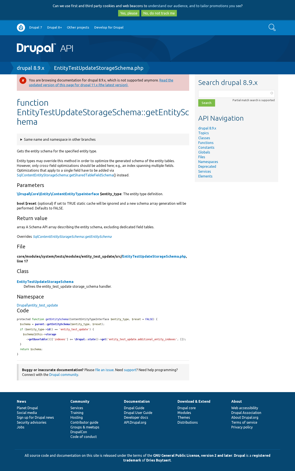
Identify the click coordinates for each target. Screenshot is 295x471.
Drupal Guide (134, 408)
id (48, 329)
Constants (206, 147)
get (104, 339)
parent (39, 324)
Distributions (188, 422)
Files (201, 157)
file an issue (104, 370)
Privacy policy (242, 427)
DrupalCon (78, 432)
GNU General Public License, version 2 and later (192, 455)
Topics (203, 133)
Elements (205, 176)
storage (51, 334)
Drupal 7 (35, 27)
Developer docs (136, 417)
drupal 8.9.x (30, 68)
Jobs (20, 427)
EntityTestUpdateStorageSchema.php (98, 68)
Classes (204, 138)
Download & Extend (194, 401)
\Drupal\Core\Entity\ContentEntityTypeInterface (58, 194)
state (91, 339)
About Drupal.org (244, 417)
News (21, 401)
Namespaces (208, 162)
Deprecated (207, 166)
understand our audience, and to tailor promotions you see (194, 6)
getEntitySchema (58, 324)
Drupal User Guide (138, 413)
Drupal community (63, 375)
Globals (204, 152)
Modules (184, 413)
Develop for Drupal (109, 27)
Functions (206, 143)
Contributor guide (84, 422)
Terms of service (244, 422)
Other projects (78, 27)
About (236, 401)
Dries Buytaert (158, 460)
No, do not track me (159, 13)
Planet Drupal (27, 408)
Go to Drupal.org (21, 27)
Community (79, 401)
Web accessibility (244, 408)
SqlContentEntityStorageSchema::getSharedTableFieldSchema (65, 175)
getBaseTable (38, 339)
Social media (27, 413)
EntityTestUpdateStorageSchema (45, 282)
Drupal (239, 455)
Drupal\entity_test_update (37, 305)
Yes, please (128, 13)
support (130, 370)
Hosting (76, 417)
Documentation (137, 401)
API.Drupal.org (135, 422)
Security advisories (31, 422)
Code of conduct (83, 437)
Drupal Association (246, 413)
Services (204, 171)
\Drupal (79, 339)
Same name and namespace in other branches (60, 139)
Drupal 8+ (54, 27)
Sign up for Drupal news (35, 417)
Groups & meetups (84, 427)
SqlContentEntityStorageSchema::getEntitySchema (72, 236)
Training (76, 413)
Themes (184, 417)
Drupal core (187, 408)
